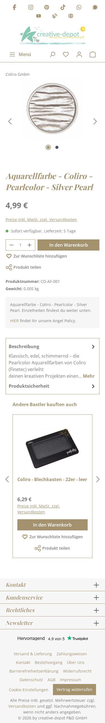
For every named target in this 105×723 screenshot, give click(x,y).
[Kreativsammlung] (70, 17)
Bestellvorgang (48, 662)
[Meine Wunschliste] (66, 54)
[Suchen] (52, 54)
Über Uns (76, 662)
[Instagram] (30, 8)
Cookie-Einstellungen (28, 689)
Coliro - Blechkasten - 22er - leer (52, 479)
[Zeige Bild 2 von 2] (56, 147)
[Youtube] (38, 17)
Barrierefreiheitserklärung (34, 671)
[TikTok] (63, 8)
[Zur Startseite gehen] (52, 35)
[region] (52, 121)
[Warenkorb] (92, 54)
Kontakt (23, 662)
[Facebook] (14, 8)
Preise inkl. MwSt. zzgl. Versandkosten (41, 219)
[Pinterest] (46, 8)
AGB (51, 679)
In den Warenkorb (68, 245)
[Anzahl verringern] (11, 245)
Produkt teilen (27, 267)
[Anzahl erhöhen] (30, 245)
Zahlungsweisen (72, 653)
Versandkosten (22, 706)
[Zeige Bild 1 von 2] (48, 147)
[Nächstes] (95, 121)
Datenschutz (31, 679)
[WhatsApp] (78, 8)
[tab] (52, 361)
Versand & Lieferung (33, 653)
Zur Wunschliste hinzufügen (40, 256)
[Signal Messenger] (95, 8)
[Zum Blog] (54, 17)
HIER (14, 320)
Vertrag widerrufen (74, 689)
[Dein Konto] (79, 54)
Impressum (70, 679)
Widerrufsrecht (77, 671)
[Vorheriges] (10, 121)
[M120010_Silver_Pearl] (52, 108)
